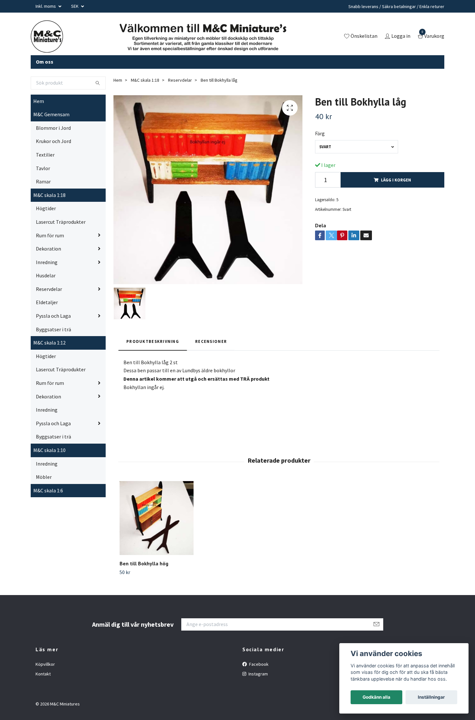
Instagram (258, 674)
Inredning (47, 262)
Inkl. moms (46, 6)
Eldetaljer (47, 302)
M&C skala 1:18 (49, 195)
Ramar (43, 181)
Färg (320, 133)
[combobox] (356, 146)
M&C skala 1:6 (48, 490)
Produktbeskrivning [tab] (152, 341)
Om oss (44, 61)
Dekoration (48, 248)
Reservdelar (49, 289)
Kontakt (43, 674)
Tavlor (43, 168)
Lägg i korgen (396, 179)
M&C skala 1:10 (49, 450)
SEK (75, 6)
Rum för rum (50, 235)
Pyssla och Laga (53, 316)
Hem (38, 101)
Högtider (46, 208)
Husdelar (46, 275)
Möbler (44, 477)
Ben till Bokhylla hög (144, 563)
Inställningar (431, 697)
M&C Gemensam (51, 114)
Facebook (258, 664)
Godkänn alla (376, 697)
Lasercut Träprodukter (61, 222)
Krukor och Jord (53, 141)
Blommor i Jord (53, 128)
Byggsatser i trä (53, 329)
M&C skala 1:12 (49, 342)
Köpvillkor (45, 664)
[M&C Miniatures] (47, 36)
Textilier (45, 154)
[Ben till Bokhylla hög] (157, 518)
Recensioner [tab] (211, 341)
